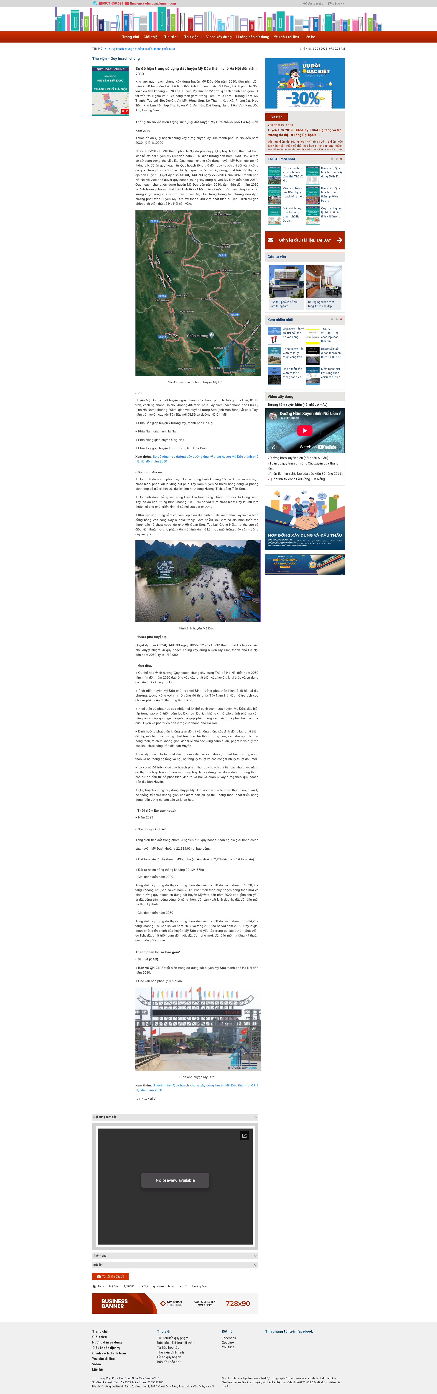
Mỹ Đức (114, 1286)
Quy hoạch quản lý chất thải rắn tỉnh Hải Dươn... (287, 212)
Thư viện (191, 37)
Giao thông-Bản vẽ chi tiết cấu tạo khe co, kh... (325, 353)
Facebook (229, 1338)
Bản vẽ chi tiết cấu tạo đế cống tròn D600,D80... (325, 333)
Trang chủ (130, 37)
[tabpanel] (281, 196)
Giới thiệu (152, 37)
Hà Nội (144, 1286)
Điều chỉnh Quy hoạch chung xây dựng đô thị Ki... (287, 172)
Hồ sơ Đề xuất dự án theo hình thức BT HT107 (287, 353)
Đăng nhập (315, 3)
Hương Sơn (199, 1286)
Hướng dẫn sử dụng (252, 37)
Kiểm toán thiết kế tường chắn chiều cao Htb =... (287, 373)
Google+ (228, 1342)
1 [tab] (332, 159)
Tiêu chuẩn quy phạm (172, 1338)
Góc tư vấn (276, 257)
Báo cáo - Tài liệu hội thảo (175, 1343)
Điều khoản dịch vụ (106, 1348)
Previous (264, 196)
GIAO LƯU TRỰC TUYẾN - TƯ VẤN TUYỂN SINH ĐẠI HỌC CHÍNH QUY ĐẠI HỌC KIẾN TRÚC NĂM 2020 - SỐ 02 (177, 49)
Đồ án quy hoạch (169, 1357)
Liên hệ (309, 37)
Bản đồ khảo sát (169, 1362)
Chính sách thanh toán (109, 1353)
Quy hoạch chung (125, 58)
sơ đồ (183, 1286)
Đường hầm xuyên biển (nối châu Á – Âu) (298, 405)
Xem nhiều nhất (280, 320)
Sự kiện (276, 117)
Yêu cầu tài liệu (286, 37)
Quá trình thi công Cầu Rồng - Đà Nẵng (297, 479)
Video (96, 1364)
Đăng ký (338, 3)
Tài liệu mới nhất (281, 159)
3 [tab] (341, 159)
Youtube (228, 1347)
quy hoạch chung (164, 1286)
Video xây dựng (219, 37)
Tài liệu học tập (168, 1347)
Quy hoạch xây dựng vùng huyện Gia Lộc (324, 212)
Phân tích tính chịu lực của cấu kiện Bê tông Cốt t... (306, 473)
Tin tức (170, 37)
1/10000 (129, 1286)
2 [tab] (336, 159)
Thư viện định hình (170, 1352)
